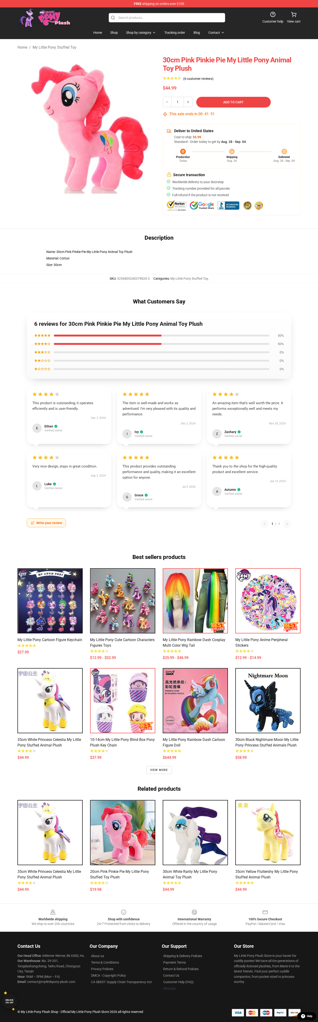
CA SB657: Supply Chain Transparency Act (121, 982)
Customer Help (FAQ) (178, 982)
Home (22, 47)
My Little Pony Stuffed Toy (54, 47)
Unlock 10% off (9, 1001)
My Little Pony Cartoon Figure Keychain (49, 640)
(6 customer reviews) (198, 79)
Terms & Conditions (105, 962)
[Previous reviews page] (264, 524)
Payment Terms (174, 962)
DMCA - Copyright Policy (108, 975)
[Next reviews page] (287, 524)
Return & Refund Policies (181, 969)
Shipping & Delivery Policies (182, 956)
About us (97, 956)
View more (159, 770)
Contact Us (171, 975)
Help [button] (309, 1016)
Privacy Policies (102, 969)
